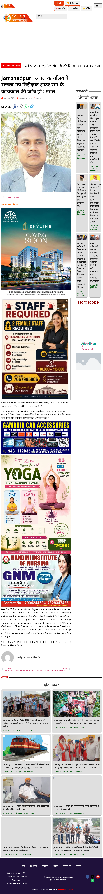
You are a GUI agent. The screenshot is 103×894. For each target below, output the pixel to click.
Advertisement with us (17, 883)
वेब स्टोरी (61, 8)
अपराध (55, 866)
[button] (15, 106)
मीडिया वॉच (67, 866)
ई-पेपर (74, 8)
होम (59, 3)
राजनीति (45, 866)
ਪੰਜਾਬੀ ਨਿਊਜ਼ (21, 873)
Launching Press (65, 889)
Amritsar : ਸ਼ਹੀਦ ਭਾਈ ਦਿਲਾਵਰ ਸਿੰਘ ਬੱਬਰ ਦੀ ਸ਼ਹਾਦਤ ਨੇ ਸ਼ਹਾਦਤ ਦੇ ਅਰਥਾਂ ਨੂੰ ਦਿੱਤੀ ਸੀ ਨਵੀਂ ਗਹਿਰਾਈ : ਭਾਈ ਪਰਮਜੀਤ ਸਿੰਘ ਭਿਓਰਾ (95, 262)
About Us (11, 877)
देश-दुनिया (33, 866)
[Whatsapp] (92, 880)
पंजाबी (78, 866)
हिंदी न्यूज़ (10, 873)
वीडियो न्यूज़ (72, 3)
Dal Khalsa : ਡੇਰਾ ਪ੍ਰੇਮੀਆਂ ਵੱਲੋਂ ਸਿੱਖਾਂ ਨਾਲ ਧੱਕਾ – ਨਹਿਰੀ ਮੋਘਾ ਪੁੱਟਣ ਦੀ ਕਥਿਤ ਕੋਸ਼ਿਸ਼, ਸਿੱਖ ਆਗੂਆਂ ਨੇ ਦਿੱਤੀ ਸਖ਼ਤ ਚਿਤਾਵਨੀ (81, 131)
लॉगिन (86, 8)
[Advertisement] (51, 43)
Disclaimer (16, 880)
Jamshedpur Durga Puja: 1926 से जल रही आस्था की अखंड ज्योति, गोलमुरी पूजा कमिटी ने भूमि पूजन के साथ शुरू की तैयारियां (26, 723)
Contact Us (22, 877)
